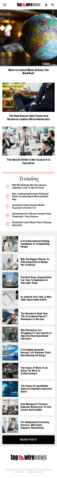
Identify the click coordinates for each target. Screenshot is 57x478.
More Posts (28, 439)
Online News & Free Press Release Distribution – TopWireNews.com (32, 471)
